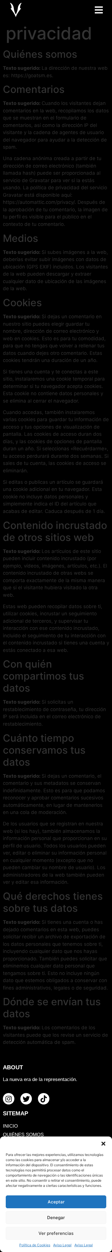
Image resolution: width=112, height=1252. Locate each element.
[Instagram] (8, 1098)
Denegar (56, 1217)
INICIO (10, 1126)
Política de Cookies (34, 1245)
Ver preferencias (56, 1233)
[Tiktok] (43, 1098)
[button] (103, 1143)
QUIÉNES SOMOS (23, 1134)
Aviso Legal (62, 1245)
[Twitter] (26, 1098)
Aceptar (56, 1202)
